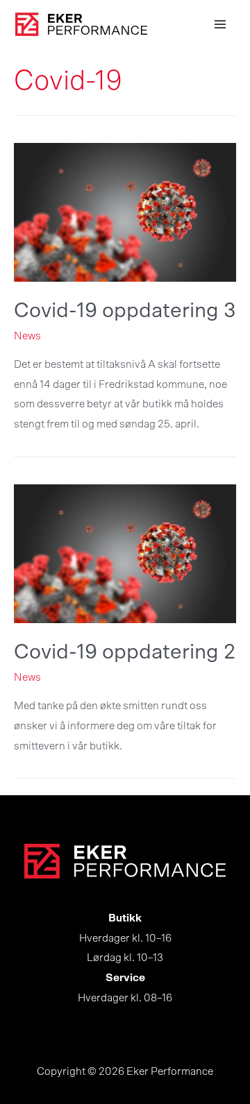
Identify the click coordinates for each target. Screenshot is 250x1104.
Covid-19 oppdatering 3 (125, 310)
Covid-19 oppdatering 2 (124, 652)
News (27, 336)
